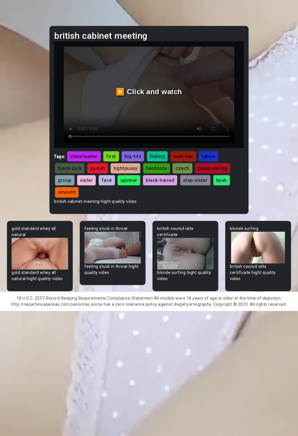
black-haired (160, 180)
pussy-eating (212, 168)
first (111, 156)
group (65, 180)
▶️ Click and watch (149, 92)
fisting (157, 156)
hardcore (156, 168)
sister (86, 180)
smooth (67, 192)
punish (97, 168)
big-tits (133, 156)
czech (182, 168)
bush (221, 180)
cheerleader (84, 156)
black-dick (69, 168)
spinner (128, 180)
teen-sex (183, 156)
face (107, 180)
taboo (208, 156)
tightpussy (125, 168)
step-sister (195, 180)
